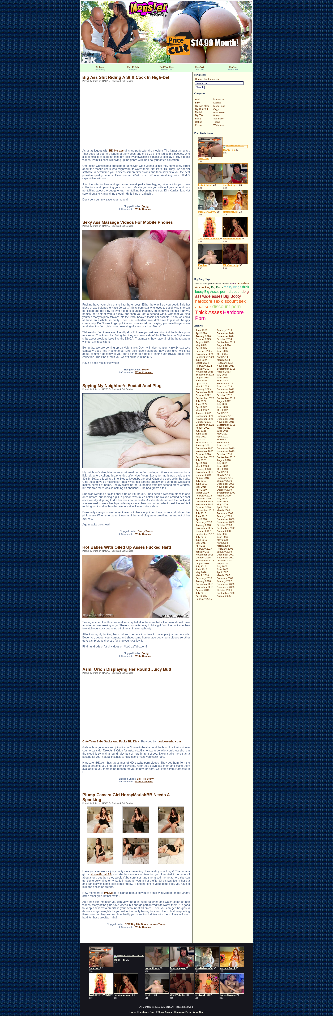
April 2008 (222, 542)
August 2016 (203, 563)
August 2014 (224, 345)
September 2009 (226, 492)
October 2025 (203, 339)
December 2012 (225, 389)
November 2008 (225, 522)
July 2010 (222, 463)
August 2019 (203, 477)
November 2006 (225, 587)
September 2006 (226, 593)
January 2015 (224, 330)
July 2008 (222, 534)
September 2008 (226, 528)
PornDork (199, 67)
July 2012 (222, 404)
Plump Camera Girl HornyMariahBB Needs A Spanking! (126, 797)
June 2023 (201, 380)
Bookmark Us (211, 79)
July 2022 (201, 401)
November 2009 (225, 486)
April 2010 (222, 472)
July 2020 (201, 460)
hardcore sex (207, 301)
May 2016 (201, 572)
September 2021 (205, 424)
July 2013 (222, 374)
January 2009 (224, 516)
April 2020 (201, 463)
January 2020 (203, 469)
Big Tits (141, 778)
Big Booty (100, 67)
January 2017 (203, 551)
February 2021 (204, 442)
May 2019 (201, 486)
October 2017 (203, 531)
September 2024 (205, 357)
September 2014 (226, 342)
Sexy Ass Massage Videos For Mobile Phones (127, 222)
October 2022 (203, 395)
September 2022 (205, 398)
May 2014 (222, 354)
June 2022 (201, 404)
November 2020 (204, 451)
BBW (127, 924)
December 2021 (204, 416)
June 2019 (201, 483)
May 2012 (222, 410)
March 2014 (223, 359)
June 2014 (222, 351)
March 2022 (202, 410)
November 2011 (225, 421)
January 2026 (203, 336)
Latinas (153, 924)
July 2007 (222, 566)
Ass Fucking (202, 287)
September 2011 (226, 424)
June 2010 (222, 466)
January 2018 (203, 525)
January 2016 (203, 581)
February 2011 (225, 442)
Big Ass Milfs (202, 105)
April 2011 (222, 436)
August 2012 (224, 401)
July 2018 (201, 513)
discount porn (226, 306)
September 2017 (205, 534)
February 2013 (225, 383)
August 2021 (203, 427)
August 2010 (224, 460)
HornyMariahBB (101, 874)
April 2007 (222, 572)
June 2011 (222, 430)
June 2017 (201, 539)
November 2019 (204, 472)
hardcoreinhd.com (169, 741)
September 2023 (205, 374)
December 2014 (225, 333)
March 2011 (223, 439)
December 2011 (225, 418)
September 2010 (226, 457)
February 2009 (225, 513)
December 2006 (225, 584)
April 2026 (201, 333)
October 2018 (203, 507)
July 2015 (201, 593)
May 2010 (222, 469)
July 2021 (201, 430)
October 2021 (203, 421)
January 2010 (224, 480)
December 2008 (225, 519)
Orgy (216, 109)
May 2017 (201, 542)
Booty (145, 206)
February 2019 (204, 495)
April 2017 (201, 545)
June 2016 (201, 569)
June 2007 (222, 569)
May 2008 (222, 539)
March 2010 (223, 475)
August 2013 (224, 371)
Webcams (218, 125)
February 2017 (204, 548)
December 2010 (225, 448)
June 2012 (222, 407)
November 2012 (225, 392)
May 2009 (222, 504)
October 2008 (224, 525)
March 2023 (202, 386)
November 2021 (204, 418)
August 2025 (203, 342)
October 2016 (203, 557)
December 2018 (204, 501)
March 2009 (223, 510)
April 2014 (222, 357)
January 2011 (224, 445)
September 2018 (205, 510)
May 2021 (201, 436)
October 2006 (224, 590)
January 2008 (224, 551)
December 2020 (204, 448)
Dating (198, 121)
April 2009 (222, 507)
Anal (197, 99)
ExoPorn (233, 67)
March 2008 (223, 545)
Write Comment (144, 209)
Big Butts (217, 287)
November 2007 (225, 557)
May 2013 (222, 380)
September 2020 (205, 457)
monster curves (221, 283)
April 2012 (222, 413)
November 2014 (225, 336)
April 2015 (201, 596)
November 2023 (204, 371)
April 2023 (201, 383)
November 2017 (204, 528)
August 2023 (203, 377)
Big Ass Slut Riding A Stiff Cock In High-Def (125, 77)
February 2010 (225, 477)
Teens (149, 531)
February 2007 (225, 578)
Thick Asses (208, 312)
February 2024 (204, 365)
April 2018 (201, 519)
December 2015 (204, 584)
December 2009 (225, 483)
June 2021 (201, 433)
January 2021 (203, 445)
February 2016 (204, 578)
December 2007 (225, 554)
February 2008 (225, 548)
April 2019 (201, 489)
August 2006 (224, 596)
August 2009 (224, 495)
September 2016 (205, 560)
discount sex (233, 301)
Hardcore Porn (146, 1012)
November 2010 (225, 451)
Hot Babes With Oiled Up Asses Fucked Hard (126, 547)
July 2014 (222, 348)
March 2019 (202, 492)
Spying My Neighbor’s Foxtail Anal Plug (122, 385)
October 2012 (224, 395)
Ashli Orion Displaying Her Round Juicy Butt (126, 669)
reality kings (232, 287)
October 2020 (203, 454)
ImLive (108, 892)
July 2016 (201, 566)
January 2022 (203, 413)
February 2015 (204, 598)
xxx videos (242, 283)
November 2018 (204, 504)
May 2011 (222, 433)
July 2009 (222, 498)
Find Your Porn (167, 67)
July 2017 (201, 537)
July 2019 (201, 480)
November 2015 (204, 587)
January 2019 (203, 498)
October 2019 (203, 475)
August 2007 (224, 563)
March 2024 (202, 362)
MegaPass (219, 105)
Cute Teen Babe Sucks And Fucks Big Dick (111, 741)
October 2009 (224, 489)
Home (198, 79)
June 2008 (222, 537)
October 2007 (224, 560)
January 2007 (224, 581)
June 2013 (222, 377)
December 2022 (204, 392)
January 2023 (203, 389)
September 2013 (226, 368)
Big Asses (211, 292)
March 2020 (202, 466)
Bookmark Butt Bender (122, 81)
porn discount (231, 292)
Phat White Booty (219, 114)
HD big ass (116, 150)
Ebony (198, 125)
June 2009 (222, 501)
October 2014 (224, 339)
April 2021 (201, 439)
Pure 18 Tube (133, 67)
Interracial (218, 99)
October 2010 (224, 454)
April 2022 (201, 407)
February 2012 (225, 416)
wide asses (212, 296)
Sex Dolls (218, 118)
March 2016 (202, 575)
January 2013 (224, 386)
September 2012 (226, 398)
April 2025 (201, 348)
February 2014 (225, 362)
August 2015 (203, 590)
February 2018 (204, 522)
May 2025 (201, 345)
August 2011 (223, 427)
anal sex (203, 306)
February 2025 (204, 351)
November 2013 (225, 365)
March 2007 (223, 575)
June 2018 (201, 516)
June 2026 (201, 330)
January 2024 (203, 368)
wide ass (199, 284)
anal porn (207, 283)
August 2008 (224, 531)
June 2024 (201, 359)
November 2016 (204, 554)
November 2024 (204, 354)
